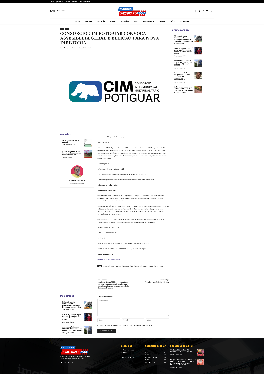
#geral (112, 266)
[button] (211, 10)
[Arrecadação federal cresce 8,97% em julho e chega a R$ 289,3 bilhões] (88, 330)
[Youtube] (207, 11)
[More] (168, 48)
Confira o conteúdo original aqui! (108, 259)
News (66, 29)
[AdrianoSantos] (77, 171)
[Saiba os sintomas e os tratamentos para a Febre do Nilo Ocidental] (198, 89)
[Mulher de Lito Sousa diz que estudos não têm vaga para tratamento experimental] (198, 75)
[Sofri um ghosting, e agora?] (88, 143)
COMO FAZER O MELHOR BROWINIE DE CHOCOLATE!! (181, 351)
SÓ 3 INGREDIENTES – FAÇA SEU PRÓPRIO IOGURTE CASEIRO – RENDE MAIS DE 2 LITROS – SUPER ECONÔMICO (183, 362)
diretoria (145, 266)
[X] (203, 11)
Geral (62, 29)
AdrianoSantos (66, 48)
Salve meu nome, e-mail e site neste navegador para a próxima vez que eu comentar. (126, 325)
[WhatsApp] (149, 48)
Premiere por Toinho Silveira (157, 282)
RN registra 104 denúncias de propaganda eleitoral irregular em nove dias (71, 304)
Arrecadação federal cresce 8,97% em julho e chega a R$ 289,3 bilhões (72, 328)
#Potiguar (118, 266)
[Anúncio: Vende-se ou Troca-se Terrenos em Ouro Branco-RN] (88, 154)
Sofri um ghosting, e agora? (70, 141)
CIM (132, 266)
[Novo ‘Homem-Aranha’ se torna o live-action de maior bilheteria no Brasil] (88, 317)
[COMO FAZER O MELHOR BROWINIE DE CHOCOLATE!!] (200, 352)
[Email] (154, 48)
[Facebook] (195, 11)
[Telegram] (163, 48)
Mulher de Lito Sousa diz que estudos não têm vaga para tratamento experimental (182, 76)
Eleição (151, 266)
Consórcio (138, 266)
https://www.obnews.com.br (77, 183)
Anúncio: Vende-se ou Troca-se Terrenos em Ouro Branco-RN (71, 153)
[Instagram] (199, 11)
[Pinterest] (144, 48)
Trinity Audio (117, 137)
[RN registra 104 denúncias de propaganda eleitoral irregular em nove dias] (88, 305)
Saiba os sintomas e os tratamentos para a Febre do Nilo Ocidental (183, 88)
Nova (156, 266)
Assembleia (126, 266)
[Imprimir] (159, 48)
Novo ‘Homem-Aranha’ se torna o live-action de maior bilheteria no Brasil (72, 317)
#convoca (106, 266)
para (161, 266)
